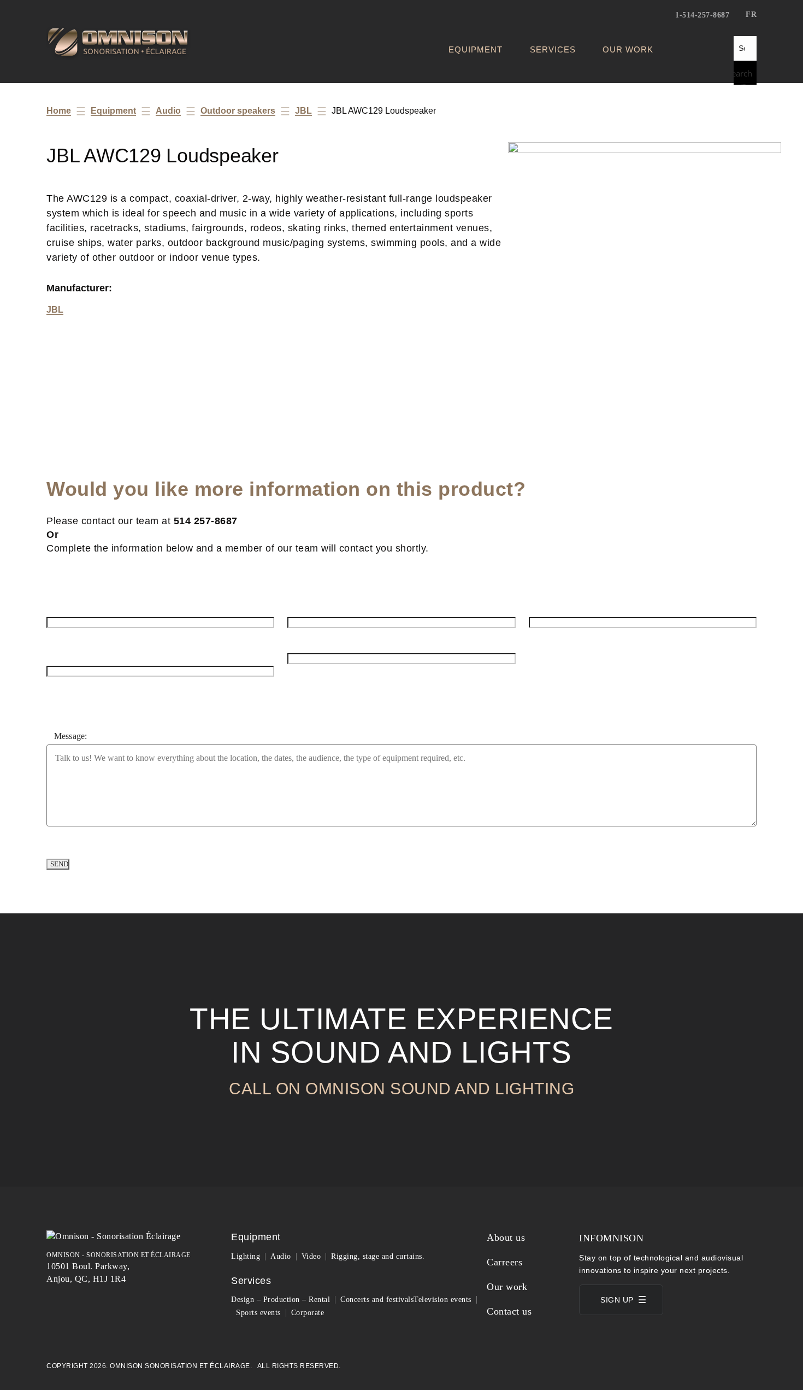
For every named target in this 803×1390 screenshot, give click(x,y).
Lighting (245, 1256)
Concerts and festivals (377, 1299)
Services (553, 49)
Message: (70, 736)
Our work (628, 49)
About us (506, 1237)
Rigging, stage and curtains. (377, 1256)
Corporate (307, 1313)
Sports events (258, 1313)
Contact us (509, 1311)
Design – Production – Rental (280, 1299)
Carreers (504, 1262)
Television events (442, 1299)
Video (311, 1256)
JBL (303, 110)
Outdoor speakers (237, 110)
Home (58, 110)
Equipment (475, 49)
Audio (168, 110)
